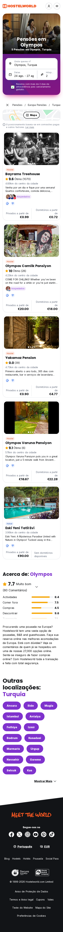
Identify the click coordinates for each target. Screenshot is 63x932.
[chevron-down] (37, 587)
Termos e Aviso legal (21, 899)
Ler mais (29, 127)
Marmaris (13, 748)
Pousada (38, 858)
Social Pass (52, 858)
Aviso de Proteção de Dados (31, 891)
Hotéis (26, 858)
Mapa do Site (43, 907)
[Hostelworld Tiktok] (51, 834)
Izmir (31, 727)
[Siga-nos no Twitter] (19, 834)
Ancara (12, 705)
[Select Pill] (49, 6)
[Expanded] (7, 105)
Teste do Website (22, 907)
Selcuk (11, 770)
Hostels (16, 858)
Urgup (35, 748)
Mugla (49, 705)
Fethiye (12, 727)
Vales (51, 899)
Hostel (10, 169)
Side (31, 705)
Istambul (13, 716)
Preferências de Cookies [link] (31, 915)
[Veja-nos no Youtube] (35, 834)
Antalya (35, 716)
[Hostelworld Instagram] (27, 834)
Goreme (35, 759)
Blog (6, 858)
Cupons (40, 899)
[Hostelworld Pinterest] (43, 834)
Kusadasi (34, 738)
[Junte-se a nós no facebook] (11, 834)
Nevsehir (13, 759)
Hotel (9, 523)
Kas (29, 770)
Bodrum (12, 738)
